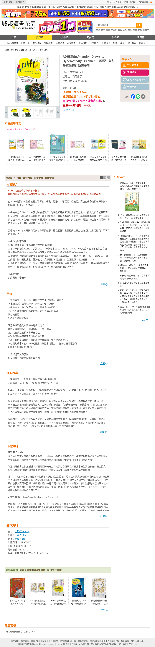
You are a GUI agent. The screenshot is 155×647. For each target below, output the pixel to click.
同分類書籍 (39, 570)
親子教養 (132, 43)
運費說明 (7, 2)
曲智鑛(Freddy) (78, 72)
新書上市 (25, 43)
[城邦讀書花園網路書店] (19, 34)
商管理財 (60, 43)
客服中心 (105, 641)
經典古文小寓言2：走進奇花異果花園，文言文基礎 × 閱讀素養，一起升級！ (135, 268)
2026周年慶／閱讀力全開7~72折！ (21, 129)
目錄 (19, 178)
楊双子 (146, 30)
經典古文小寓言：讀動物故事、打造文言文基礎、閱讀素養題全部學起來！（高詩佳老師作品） (134, 186)
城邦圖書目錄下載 (68, 641)
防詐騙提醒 (95, 641)
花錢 (140, 30)
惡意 (108, 30)
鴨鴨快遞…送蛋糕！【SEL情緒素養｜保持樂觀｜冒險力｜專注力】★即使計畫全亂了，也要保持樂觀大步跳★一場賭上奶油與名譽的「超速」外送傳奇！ (134, 296)
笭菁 (135, 30)
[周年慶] (78, 17)
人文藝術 (71, 43)
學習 (122, 43)
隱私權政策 (83, 641)
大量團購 (54, 641)
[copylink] (143, 97)
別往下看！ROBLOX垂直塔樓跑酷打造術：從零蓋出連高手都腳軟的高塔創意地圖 (135, 310)
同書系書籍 (26, 570)
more (143, 320)
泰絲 (120, 30)
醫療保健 (106, 43)
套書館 (90, 37)
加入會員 (117, 2)
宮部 (98, 30)
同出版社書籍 (54, 570)
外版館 (64, 37)
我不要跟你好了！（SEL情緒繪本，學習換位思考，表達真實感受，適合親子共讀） (133, 258)
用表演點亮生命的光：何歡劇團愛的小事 (79, 603)
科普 (115, 43)
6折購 (132, 2)
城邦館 (39, 37)
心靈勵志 (94, 43)
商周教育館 (20, 538)
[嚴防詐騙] (78, 8)
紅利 (126, 2)
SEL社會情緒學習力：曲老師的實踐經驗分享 (58, 603)
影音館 (141, 37)
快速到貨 (20, 2)
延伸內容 (27, 178)
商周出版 (77, 76)
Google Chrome (39, 644)
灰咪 (125, 30)
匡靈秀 (114, 30)
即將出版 (37, 43)
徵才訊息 (25, 641)
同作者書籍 (12, 570)
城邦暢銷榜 (12, 43)
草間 (103, 30)
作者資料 (38, 178)
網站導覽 (44, 641)
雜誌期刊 (143, 43)
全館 (14, 37)
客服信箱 (115, 641)
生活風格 (83, 43)
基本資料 (49, 178)
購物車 (147, 2)
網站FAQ (35, 641)
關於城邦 (15, 641)
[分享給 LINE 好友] (138, 97)
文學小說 (48, 43)
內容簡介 (10, 178)
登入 (109, 2)
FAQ (33, 632)
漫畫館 (115, 37)
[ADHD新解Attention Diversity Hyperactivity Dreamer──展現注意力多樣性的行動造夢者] (15, 116)
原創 (130, 30)
